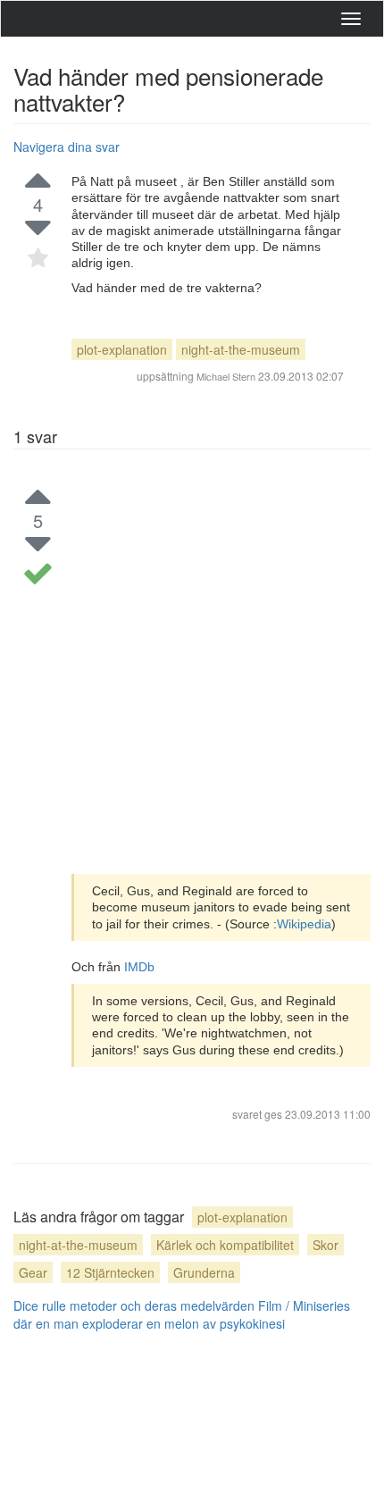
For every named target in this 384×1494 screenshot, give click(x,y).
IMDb (139, 967)
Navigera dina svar (66, 146)
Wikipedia (304, 924)
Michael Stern (225, 376)
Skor (325, 1245)
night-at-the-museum (240, 349)
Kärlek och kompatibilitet (225, 1245)
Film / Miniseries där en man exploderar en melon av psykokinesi (181, 1314)
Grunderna (204, 1272)
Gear (33, 1272)
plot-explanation (122, 349)
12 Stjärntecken (110, 1272)
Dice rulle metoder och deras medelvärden (134, 1305)
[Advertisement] (192, 673)
